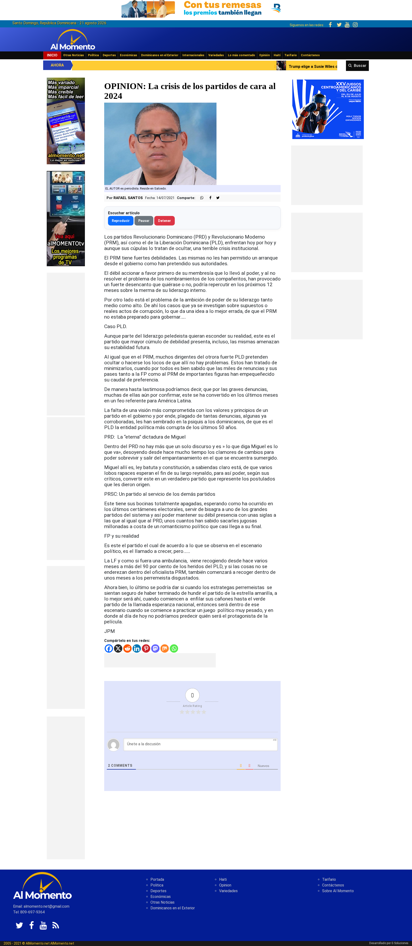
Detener (164, 221)
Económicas (128, 55)
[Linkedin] (137, 648)
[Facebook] (109, 648)
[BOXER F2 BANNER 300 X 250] (328, 109)
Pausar (143, 221)
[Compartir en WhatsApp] (199, 198)
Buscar (360, 65)
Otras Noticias (73, 55)
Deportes (109, 55)
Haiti (223, 879)
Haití (277, 55)
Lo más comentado (241, 55)
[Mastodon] (155, 648)
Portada (157, 879)
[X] (118, 648)
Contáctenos (310, 55)
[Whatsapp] (174, 648)
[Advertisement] (66, 344)
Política (93, 55)
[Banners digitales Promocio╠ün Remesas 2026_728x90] (206, 8)
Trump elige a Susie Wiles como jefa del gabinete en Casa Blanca (280, 66)
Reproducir (121, 221)
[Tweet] (216, 198)
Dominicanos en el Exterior (159, 55)
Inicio (52, 55)
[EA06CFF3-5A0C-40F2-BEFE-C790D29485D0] (66, 218)
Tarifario (290, 55)
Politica (156, 885)
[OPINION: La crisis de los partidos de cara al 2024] (160, 143)
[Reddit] (127, 648)
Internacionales (193, 55)
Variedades (216, 55)
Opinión (264, 55)
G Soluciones (399, 943)
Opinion (225, 885)
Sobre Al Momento (338, 891)
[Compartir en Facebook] (207, 198)
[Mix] (164, 648)
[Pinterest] (146, 648)
